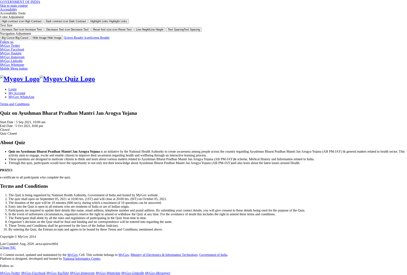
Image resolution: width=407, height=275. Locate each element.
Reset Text (112, 29)
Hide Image (47, 37)
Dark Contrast (66, 21)
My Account (16, 93)
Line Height (149, 29)
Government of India (213, 255)
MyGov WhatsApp (21, 97)
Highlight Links (108, 21)
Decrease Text (67, 29)
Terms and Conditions (14, 104)
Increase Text (22, 29)
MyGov (72, 255)
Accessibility (8, 9)
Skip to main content (14, 5)
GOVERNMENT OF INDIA (20, 2)
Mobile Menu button (14, 68)
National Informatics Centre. (82, 258)
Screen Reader (87, 37)
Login (12, 89)
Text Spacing (184, 29)
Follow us (6, 42)
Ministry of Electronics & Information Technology (164, 255)
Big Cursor (15, 37)
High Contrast (22, 21)
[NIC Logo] (8, 247)
